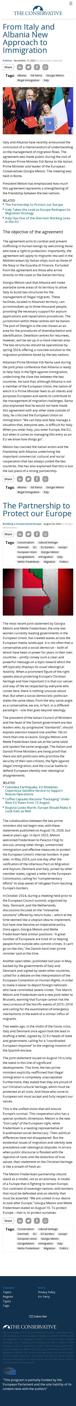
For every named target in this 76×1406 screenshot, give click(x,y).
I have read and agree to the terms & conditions (39, 741)
